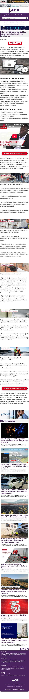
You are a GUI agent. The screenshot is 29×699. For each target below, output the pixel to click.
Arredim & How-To (8, 24)
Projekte (17, 15)
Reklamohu (24, 15)
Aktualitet (12, 22)
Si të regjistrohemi (18, 686)
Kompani (4, 15)
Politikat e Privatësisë (19, 689)
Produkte (10, 15)
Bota (22, 22)
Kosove (17, 22)
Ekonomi (6, 22)
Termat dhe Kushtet (9, 689)
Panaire (21, 24)
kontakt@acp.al (9, 673)
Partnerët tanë (9, 686)
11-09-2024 (3, 40)
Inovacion (16, 24)
